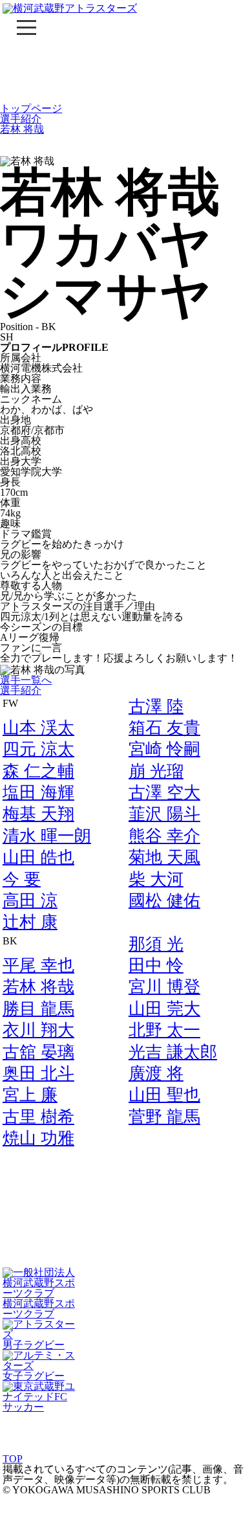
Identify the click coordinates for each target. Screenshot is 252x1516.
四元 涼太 (38, 749)
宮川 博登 (164, 986)
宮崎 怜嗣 (164, 749)
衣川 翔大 (38, 1030)
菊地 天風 (164, 857)
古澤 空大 (164, 792)
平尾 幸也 (38, 965)
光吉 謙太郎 (173, 1052)
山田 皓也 (38, 857)
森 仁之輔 (38, 771)
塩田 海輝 (38, 792)
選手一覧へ (26, 680)
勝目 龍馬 (38, 1008)
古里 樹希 (38, 1117)
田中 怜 (156, 965)
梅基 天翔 (38, 814)
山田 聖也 (164, 1095)
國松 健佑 (164, 900)
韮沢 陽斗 (164, 814)
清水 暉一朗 (47, 836)
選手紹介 (20, 118)
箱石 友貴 (164, 728)
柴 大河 (156, 879)
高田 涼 (30, 900)
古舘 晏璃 (38, 1052)
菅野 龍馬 (164, 1117)
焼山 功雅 (38, 1138)
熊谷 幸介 (164, 836)
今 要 (22, 879)
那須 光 (156, 944)
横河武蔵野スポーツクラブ (39, 1308)
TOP (13, 1458)
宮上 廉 (30, 1095)
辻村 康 (30, 922)
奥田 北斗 (38, 1073)
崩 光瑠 (156, 771)
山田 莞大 (164, 1008)
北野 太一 (164, 1030)
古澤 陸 (156, 706)
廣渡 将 (156, 1073)
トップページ (31, 108)
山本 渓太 (38, 728)
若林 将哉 (22, 129)
